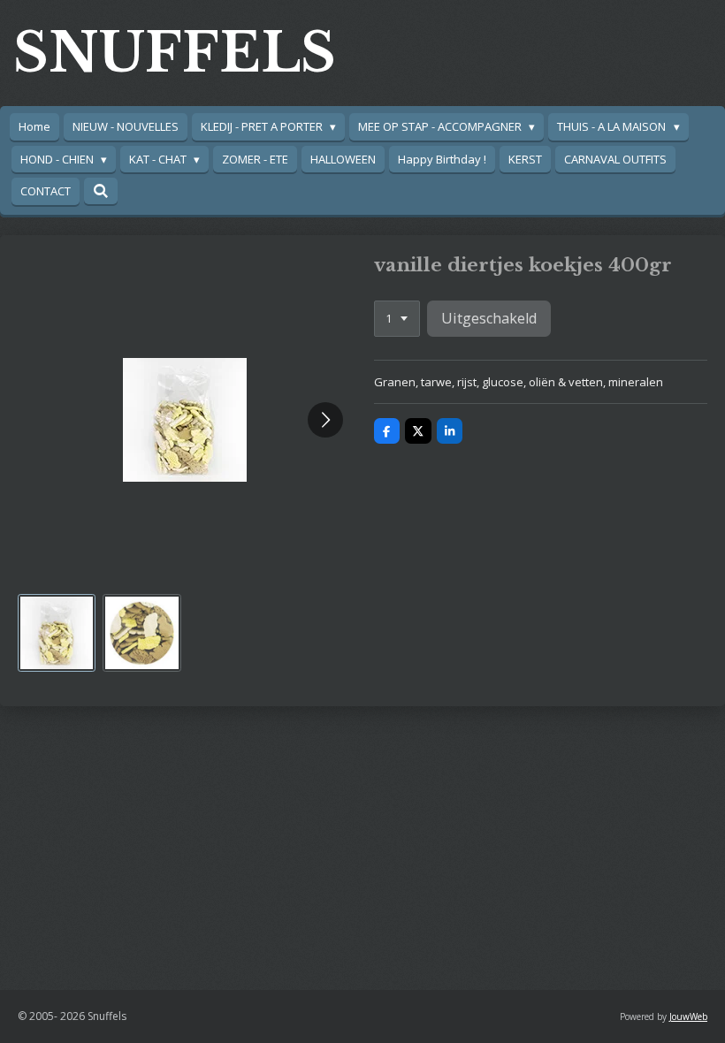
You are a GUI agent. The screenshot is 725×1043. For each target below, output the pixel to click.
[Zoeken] (101, 191)
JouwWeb (688, 1016)
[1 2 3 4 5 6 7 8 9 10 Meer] (397, 319)
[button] (56, 633)
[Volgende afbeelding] (325, 420)
